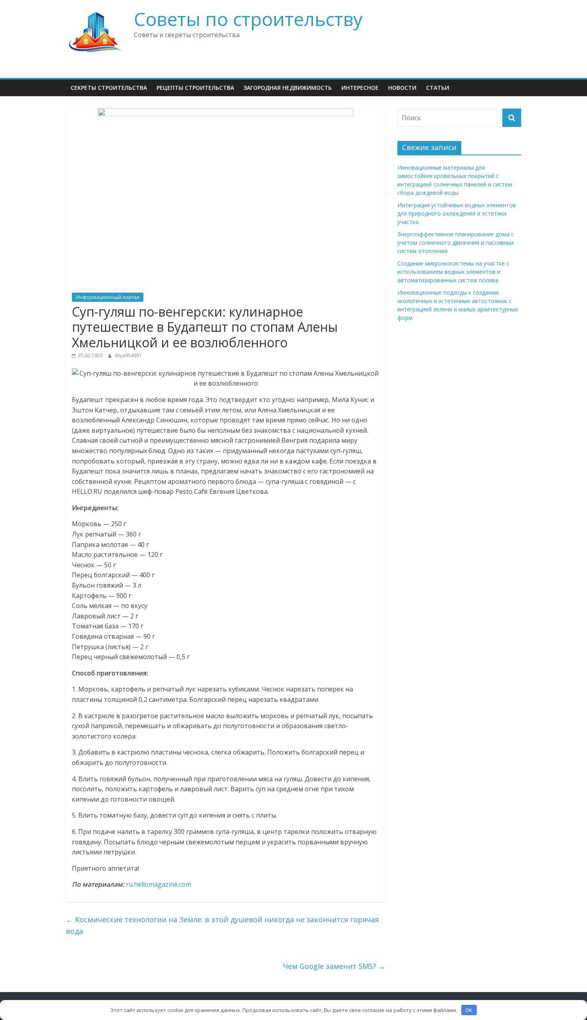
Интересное (360, 87)
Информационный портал (107, 297)
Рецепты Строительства (195, 87)
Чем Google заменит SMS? (334, 966)
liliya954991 (128, 355)
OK (468, 1010)
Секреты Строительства (109, 87)
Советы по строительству (248, 18)
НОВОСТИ (402, 87)
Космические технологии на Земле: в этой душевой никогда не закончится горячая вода (222, 925)
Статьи (437, 87)
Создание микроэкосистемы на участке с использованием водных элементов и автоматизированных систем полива (453, 271)
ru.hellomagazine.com (158, 884)
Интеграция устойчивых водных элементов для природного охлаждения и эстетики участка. (456, 213)
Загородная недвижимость (288, 87)
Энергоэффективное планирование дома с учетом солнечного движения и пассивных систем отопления (455, 242)
